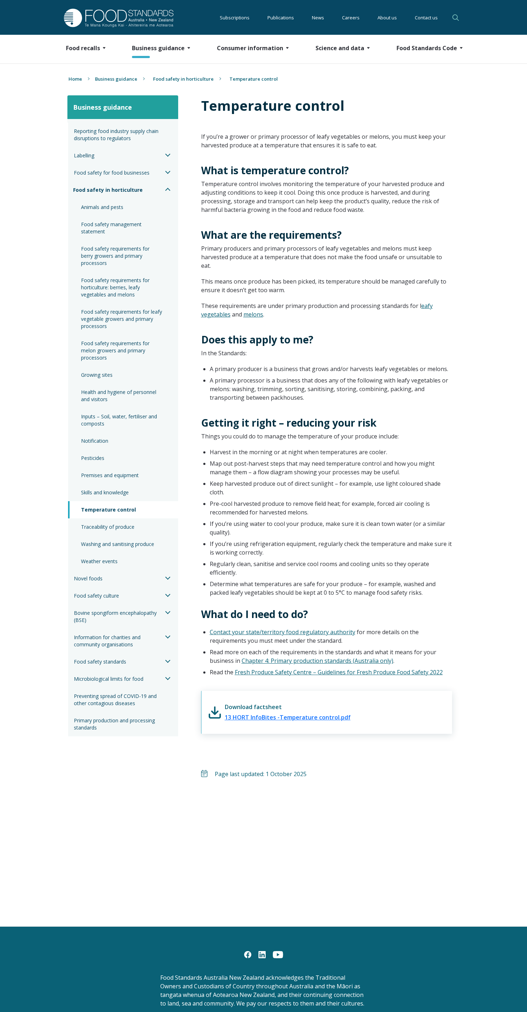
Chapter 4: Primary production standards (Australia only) (317, 661)
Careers (351, 17)
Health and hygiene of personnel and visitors (119, 396)
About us (387, 17)
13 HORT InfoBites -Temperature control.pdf (288, 717)
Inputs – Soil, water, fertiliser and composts (119, 420)
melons (253, 314)
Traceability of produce (107, 526)
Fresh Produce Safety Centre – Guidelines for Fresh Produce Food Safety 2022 (339, 672)
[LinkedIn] (262, 954)
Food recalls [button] (83, 48)
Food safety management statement (112, 228)
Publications (280, 17)
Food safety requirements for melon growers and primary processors (116, 350)
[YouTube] (278, 954)
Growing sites (97, 374)
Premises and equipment (110, 475)
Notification (94, 440)
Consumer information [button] (250, 48)
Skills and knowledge (105, 492)
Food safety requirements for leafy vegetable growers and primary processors (122, 318)
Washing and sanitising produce (117, 544)
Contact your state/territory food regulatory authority (282, 632)
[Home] (110, 17)
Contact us (426, 17)
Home (75, 79)
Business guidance (116, 79)
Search (456, 17)
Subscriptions (235, 17)
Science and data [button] (339, 48)
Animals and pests (102, 207)
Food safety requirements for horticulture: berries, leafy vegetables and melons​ (116, 287)
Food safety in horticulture (183, 79)
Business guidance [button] (158, 48)
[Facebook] (247, 954)
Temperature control (108, 509)
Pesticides (92, 458)
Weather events (99, 561)
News (318, 17)
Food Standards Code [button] (427, 48)
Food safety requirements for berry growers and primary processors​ (116, 255)
